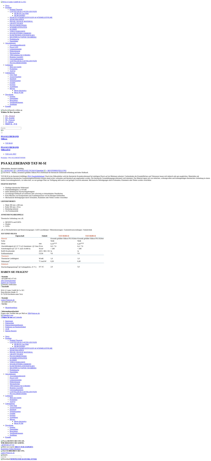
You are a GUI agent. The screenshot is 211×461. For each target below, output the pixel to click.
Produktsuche (14, 39)
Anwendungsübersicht (17, 45)
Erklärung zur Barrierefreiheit (15, 327)
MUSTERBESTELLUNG (56, 170)
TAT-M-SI (9, 143)
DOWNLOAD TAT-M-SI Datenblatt (30, 170)
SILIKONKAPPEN (17, 19)
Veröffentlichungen (16, 102)
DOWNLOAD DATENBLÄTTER (23, 459)
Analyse (12, 71)
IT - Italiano (9, 122)
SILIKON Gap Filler (21, 13)
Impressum (9, 321)
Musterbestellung (11, 308)
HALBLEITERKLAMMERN (20, 33)
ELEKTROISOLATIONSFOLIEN (22, 35)
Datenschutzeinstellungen (14, 325)
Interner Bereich (10, 331)
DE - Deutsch (10, 116)
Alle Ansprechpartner (8, 281)
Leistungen (9, 65)
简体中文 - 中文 (11, 124)
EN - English (9, 118)
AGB (7, 329)
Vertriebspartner (15, 81)
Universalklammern (16, 59)
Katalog (12, 96)
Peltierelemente (15, 51)
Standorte (13, 79)
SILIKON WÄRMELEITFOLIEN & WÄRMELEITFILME (31, 17)
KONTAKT (9, 170)
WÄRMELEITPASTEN (18, 27)
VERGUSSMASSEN (17, 31)
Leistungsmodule (16, 49)
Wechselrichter (15, 53)
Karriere (12, 85)
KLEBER (13, 29)
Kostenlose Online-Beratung (17, 448)
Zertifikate (13, 104)
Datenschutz (9, 323)
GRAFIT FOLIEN (16, 23)
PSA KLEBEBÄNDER (18, 25)
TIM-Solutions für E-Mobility (20, 55)
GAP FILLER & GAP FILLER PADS (23, 11)
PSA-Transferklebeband (36, 176)
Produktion (13, 69)
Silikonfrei (10, 148)
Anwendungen (10, 43)
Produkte (8, 7)
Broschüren (14, 100)
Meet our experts (15, 67)
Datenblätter (14, 41)
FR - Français (10, 120)
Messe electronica (20, 90)
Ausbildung (14, 87)
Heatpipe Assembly (16, 57)
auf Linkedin (11, 317)
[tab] (105, 137)
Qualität (12, 83)
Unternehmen (10, 73)
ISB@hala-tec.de (34, 313)
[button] (2, 132)
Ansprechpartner (15, 77)
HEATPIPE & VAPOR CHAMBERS (23, 37)
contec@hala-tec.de (8, 300)
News (7, 5)
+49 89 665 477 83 (7, 445)
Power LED (14, 47)
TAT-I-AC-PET (10, 154)
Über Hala (13, 75)
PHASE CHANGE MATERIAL (21, 21)
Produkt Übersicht (16, 9)
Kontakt (8, 106)
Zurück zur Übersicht (8, 282)
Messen (12, 89)
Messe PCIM (18, 92)
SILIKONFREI (19, 15)
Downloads (9, 94)
